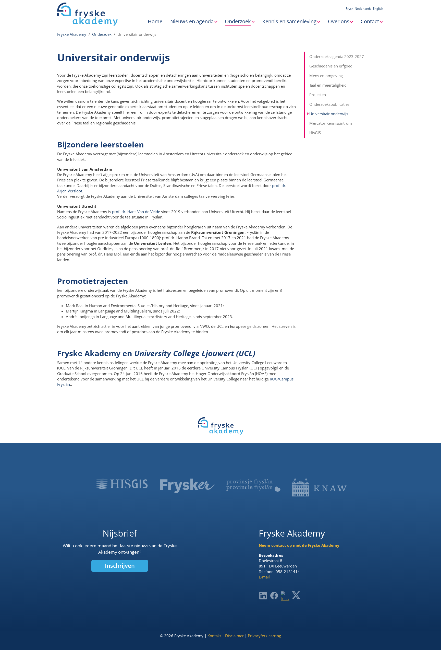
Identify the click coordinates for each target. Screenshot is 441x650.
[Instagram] (285, 596)
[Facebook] (274, 595)
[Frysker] (187, 486)
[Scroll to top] (429, 638)
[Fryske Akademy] (87, 14)
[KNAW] (319, 487)
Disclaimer (234, 635)
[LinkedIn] (263, 595)
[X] (296, 595)
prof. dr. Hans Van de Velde (136, 211)
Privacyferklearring (264, 635)
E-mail (264, 576)
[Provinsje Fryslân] (253, 485)
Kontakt (214, 635)
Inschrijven (120, 565)
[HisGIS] (122, 484)
